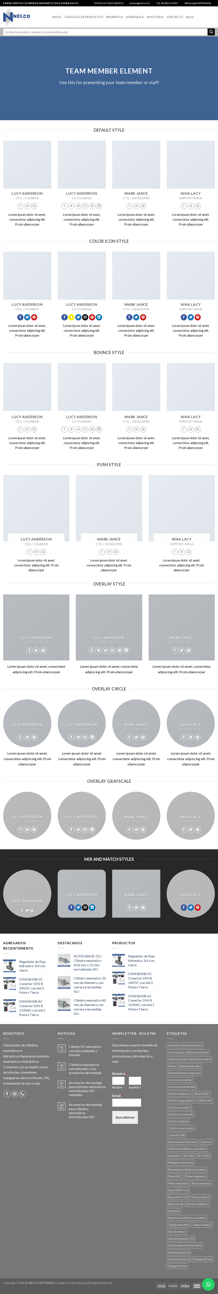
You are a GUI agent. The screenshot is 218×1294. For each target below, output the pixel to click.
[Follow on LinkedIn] (99, 206)
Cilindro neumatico (179, 1107)
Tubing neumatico (178, 1224)
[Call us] (22, 1093)
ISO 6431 (188, 1155)
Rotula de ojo (175, 1204)
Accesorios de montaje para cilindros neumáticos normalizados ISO (85, 1110)
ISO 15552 (204, 1155)
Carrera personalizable (181, 1086)
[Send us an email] (85, 206)
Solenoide (174, 1211)
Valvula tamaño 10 (179, 1259)
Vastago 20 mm (203, 1259)
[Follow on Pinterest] (34, 206)
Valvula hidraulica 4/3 (181, 1238)
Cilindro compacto (179, 1093)
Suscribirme (125, 1117)
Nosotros (155, 17)
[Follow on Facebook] (20, 206)
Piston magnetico (195, 1176)
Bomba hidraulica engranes (184, 1073)
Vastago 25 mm (177, 1266)
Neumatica (114, 17)
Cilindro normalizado (180, 1114)
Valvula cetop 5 (177, 1231)
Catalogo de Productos (84, 17)
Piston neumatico (178, 1183)
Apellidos (135, 1087)
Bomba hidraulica (190, 1066)
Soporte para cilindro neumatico (186, 1217)
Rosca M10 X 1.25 (178, 1190)
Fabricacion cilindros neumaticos (187, 1148)
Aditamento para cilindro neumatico (189, 1059)
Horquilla (173, 1155)
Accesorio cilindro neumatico (185, 1045)
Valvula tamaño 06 (179, 1252)
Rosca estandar (201, 1183)
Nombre (120, 1073)
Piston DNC (175, 1176)
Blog (190, 17)
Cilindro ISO (204, 1100)
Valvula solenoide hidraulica (184, 1245)
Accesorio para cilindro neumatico (188, 1052)
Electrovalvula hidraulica (182, 1142)
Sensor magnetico (197, 1204)
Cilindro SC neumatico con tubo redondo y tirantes (85, 1050)
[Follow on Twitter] (27, 206)
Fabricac (206, 1142)
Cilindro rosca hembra (181, 1128)
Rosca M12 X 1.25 (178, 1197)
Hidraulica (135, 17)
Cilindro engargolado (180, 1100)
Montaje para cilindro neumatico (187, 1169)
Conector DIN (176, 1135)
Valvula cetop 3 (202, 1224)
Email (117, 1096)
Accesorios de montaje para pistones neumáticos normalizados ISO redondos (87, 1089)
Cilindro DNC (201, 1093)
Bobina (172, 1066)
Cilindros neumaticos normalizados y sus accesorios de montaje (85, 1069)
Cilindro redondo (178, 1121)
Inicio (57, 17)
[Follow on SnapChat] (71, 206)
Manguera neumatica (180, 1162)
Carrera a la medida (180, 1080)
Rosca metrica (200, 1197)
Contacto (174, 17)
